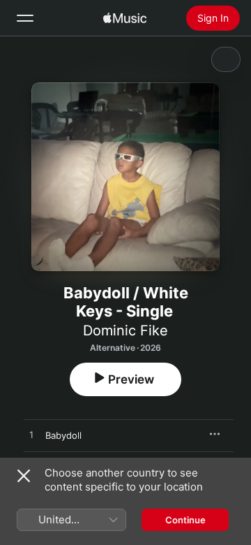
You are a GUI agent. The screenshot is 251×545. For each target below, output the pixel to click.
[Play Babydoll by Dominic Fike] (31, 435)
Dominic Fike (125, 330)
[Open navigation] (25, 18)
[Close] (23, 476)
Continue (185, 519)
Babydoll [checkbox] (63, 435)
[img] (124, 18)
